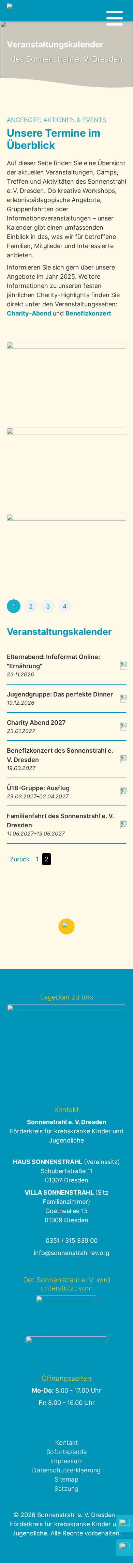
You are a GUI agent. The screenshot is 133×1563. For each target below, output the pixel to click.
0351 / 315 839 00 (72, 1240)
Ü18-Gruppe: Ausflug (38, 792)
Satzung (66, 1488)
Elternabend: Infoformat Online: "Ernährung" (53, 665)
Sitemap (67, 1479)
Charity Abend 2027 (36, 726)
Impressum (66, 1461)
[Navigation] (114, 18)
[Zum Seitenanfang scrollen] (66, 926)
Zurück (20, 859)
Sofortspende (66, 1451)
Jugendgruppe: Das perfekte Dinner (60, 698)
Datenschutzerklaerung (66, 1470)
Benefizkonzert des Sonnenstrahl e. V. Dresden (60, 759)
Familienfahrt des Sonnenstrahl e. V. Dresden (60, 824)
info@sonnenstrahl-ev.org (71, 1252)
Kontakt (66, 1442)
